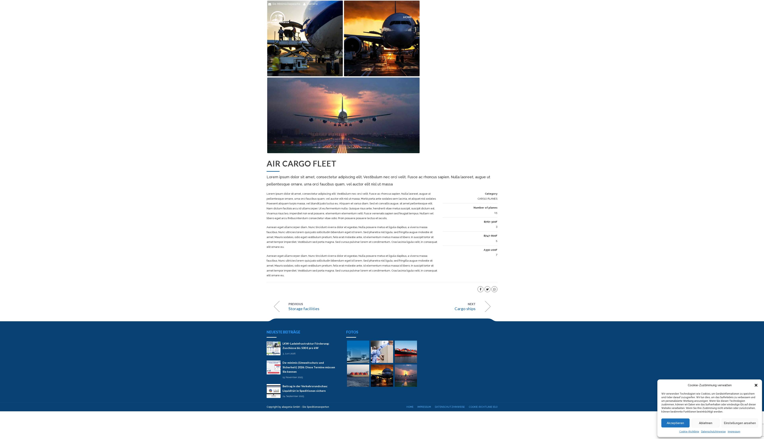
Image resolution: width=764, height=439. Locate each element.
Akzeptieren (675, 423)
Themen (452, 17)
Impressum (734, 431)
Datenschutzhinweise (713, 431)
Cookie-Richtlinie (689, 431)
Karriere (490, 17)
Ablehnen (705, 423)
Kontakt (471, 17)
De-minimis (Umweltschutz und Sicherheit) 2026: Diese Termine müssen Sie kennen (309, 367)
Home (407, 17)
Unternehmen (429, 17)
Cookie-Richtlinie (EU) (483, 407)
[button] (756, 385)
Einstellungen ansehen (740, 423)
